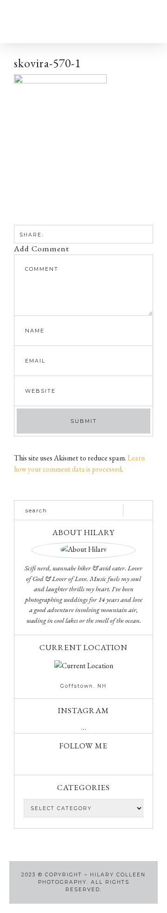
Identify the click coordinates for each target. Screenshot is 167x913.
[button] (25, 21)
